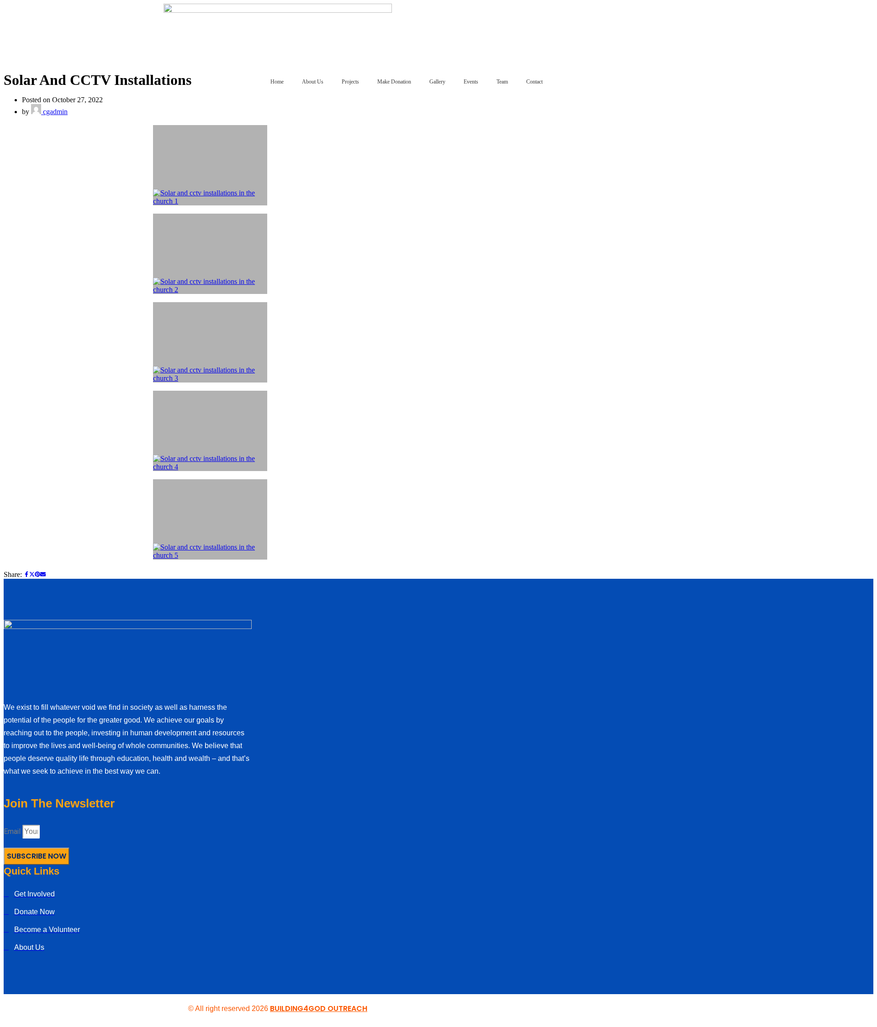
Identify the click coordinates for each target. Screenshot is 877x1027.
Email (13, 831)
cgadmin (54, 111)
